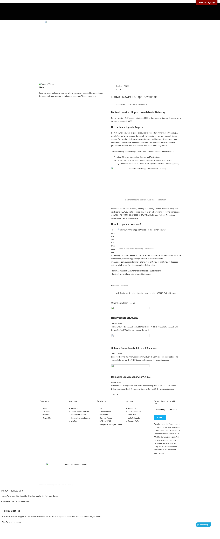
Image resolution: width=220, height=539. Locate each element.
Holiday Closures (11, 510)
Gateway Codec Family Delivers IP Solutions (134, 348)
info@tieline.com (144, 274)
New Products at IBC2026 (124, 318)
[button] (115, 284)
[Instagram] (121, 466)
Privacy (63, 485)
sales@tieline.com (153, 271)
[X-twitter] (128, 466)
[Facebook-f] (114, 466)
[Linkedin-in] (141, 466)
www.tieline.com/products (125, 265)
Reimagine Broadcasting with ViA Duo (131, 377)
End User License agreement (49, 485)
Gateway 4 (142, 104)
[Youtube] (135, 466)
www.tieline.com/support (121, 262)
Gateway (133, 104)
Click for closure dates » (11, 522)
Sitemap (70, 485)
